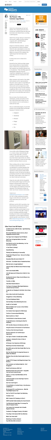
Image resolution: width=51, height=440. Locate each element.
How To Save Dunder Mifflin (12, 270)
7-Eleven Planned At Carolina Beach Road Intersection (44, 75)
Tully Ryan (43, 39)
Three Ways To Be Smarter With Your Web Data (16, 414)
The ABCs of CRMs (10, 281)
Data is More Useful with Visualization (15, 294)
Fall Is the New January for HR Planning (43, 45)
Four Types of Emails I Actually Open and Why (16, 336)
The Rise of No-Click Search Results (14, 330)
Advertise (42, 429)
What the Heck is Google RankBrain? (14, 264)
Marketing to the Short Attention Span (15, 345)
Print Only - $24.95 (43, 193)
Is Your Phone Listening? (12, 247)
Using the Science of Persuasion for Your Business (18, 327)
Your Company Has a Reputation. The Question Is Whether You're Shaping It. (44, 56)
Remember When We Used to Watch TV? (15, 259)
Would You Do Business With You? (14, 368)
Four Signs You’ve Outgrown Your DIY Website (16, 237)
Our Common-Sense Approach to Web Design (16, 311)
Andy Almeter (43, 48)
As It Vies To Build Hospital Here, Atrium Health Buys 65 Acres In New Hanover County (41, 88)
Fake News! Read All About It (13, 283)
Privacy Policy (20, 434)
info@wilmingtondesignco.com (17, 194)
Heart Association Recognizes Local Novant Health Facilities (40, 101)
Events (30, 428)
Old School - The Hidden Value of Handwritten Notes (18, 261)
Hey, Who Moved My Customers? (13, 421)
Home (6, 1)
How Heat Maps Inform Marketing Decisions (16, 301)
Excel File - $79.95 (43, 197)
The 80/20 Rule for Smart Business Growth (16, 318)
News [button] (10, 1)
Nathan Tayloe (43, 61)
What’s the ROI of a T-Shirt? (12, 316)
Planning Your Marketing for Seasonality (15, 252)
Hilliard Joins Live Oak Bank (41, 82)
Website (6, 17)
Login (39, 4)
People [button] (15, 1)
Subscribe (42, 428)
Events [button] (20, 1)
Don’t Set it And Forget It (11, 382)
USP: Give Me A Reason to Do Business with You (17, 325)
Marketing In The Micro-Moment (13, 419)
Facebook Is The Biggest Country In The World (16, 411)
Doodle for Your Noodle (11, 304)
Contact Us (19, 429)
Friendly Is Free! (10, 395)
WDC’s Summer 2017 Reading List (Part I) (15, 398)
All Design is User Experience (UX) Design (15, 343)
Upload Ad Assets (44, 430)
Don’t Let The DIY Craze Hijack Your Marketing (16, 393)
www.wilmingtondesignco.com (17, 220)
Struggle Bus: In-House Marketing (14, 296)
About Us (19, 428)
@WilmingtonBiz (20, 431)
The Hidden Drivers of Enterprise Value (43, 36)
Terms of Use (19, 432)
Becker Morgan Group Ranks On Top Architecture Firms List (41, 95)
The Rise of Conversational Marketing (15, 313)
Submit (38, 1)
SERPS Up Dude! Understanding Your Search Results (18, 400)
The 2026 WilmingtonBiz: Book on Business (43, 176)
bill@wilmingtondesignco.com (19, 218)
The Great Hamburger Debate (13, 299)
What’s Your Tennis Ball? (11, 416)
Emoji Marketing (10, 250)
